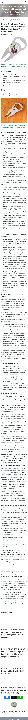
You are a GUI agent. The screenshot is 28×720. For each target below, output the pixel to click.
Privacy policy (11, 719)
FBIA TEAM (13, 19)
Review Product (13, 20)
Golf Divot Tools (21, 19)
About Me (18, 719)
